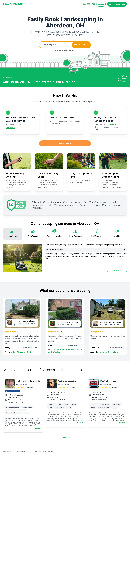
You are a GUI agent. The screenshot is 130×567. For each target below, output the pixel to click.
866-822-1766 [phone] (89, 4)
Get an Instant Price (117, 4)
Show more (38, 428)
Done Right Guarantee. (114, 124)
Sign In (101, 4)
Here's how (10, 128)
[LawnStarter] (13, 4)
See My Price (65, 143)
